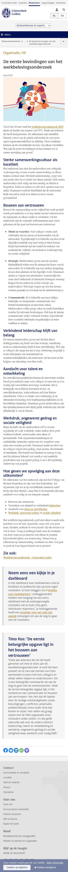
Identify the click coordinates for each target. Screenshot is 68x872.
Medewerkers (34, 3)
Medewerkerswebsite (11, 41)
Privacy (7, 787)
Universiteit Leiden (9, 3)
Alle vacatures (10, 819)
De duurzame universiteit (16, 809)
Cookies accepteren (17, 867)
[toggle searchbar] (63, 9)
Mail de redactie (11, 782)
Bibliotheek (61, 3)
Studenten (23, 3)
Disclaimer (8, 792)
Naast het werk (11, 823)
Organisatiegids (48, 3)
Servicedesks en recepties (16, 772)
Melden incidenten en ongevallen (20, 841)
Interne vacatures (12, 814)
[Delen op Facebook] (5, 750)
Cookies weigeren (46, 867)
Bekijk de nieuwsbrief (14, 853)
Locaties (7, 777)
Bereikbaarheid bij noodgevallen (19, 836)
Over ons (7, 804)
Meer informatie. (55, 862)
